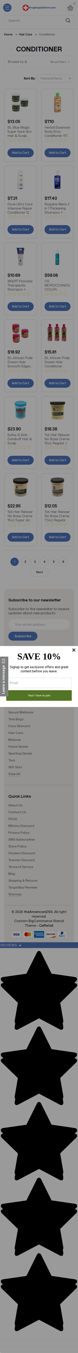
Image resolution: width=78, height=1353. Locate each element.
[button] (4, 676)
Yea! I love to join (39, 695)
